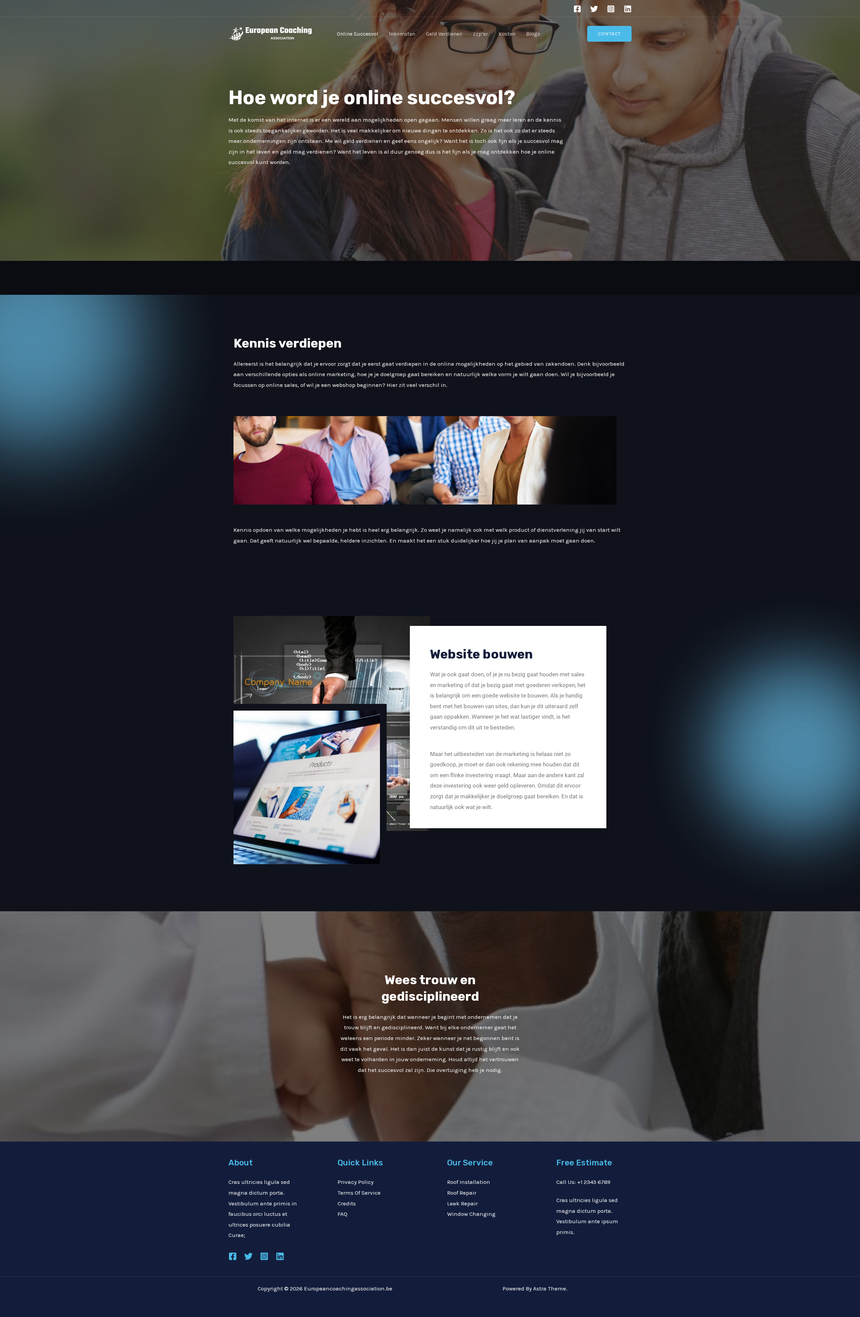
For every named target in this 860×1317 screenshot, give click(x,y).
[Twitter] (594, 9)
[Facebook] (577, 9)
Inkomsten (402, 34)
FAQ (342, 1213)
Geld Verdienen (444, 34)
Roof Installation (468, 1182)
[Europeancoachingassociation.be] (270, 33)
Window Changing (471, 1213)
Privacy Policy (356, 1182)
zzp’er (480, 34)
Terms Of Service (359, 1192)
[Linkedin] (628, 9)
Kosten (507, 34)
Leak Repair (462, 1203)
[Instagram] (611, 9)
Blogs (533, 34)
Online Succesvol (357, 34)
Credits (347, 1203)
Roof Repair (461, 1192)
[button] (609, 34)
